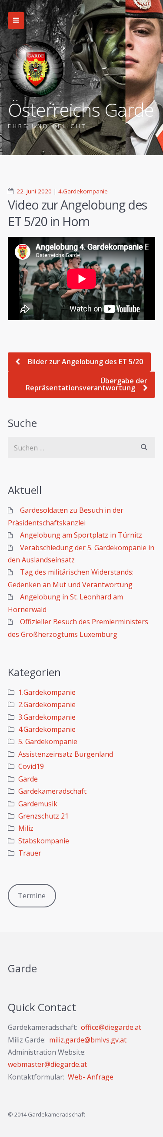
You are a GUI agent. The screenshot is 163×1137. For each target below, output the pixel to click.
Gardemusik (37, 804)
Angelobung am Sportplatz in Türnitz (81, 535)
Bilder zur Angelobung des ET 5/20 (84, 361)
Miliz (25, 828)
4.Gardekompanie (83, 191)
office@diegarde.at (111, 1027)
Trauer (29, 853)
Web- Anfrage (90, 1077)
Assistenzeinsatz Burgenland (65, 754)
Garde (28, 779)
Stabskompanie (43, 841)
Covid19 (31, 766)
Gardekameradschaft (52, 791)
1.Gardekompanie (47, 692)
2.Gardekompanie (47, 704)
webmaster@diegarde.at (47, 1064)
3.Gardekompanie (47, 717)
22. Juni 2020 (34, 191)
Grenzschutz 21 (43, 816)
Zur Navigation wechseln (16, 20)
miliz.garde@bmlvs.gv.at (87, 1040)
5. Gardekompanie (47, 741)
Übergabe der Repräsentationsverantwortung (86, 384)
